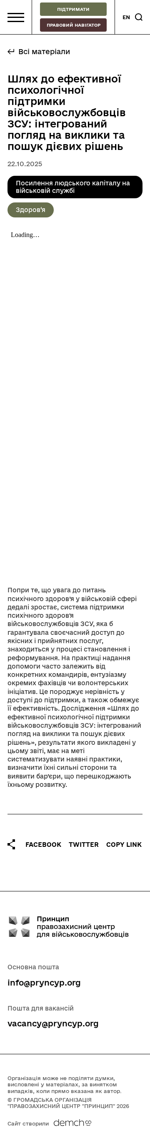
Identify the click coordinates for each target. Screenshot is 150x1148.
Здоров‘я (30, 209)
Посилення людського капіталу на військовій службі (73, 187)
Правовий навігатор (73, 24)
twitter (84, 844)
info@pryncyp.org (44, 982)
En (126, 17)
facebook (43, 844)
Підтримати (73, 9)
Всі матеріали (44, 51)
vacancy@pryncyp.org (53, 1023)
